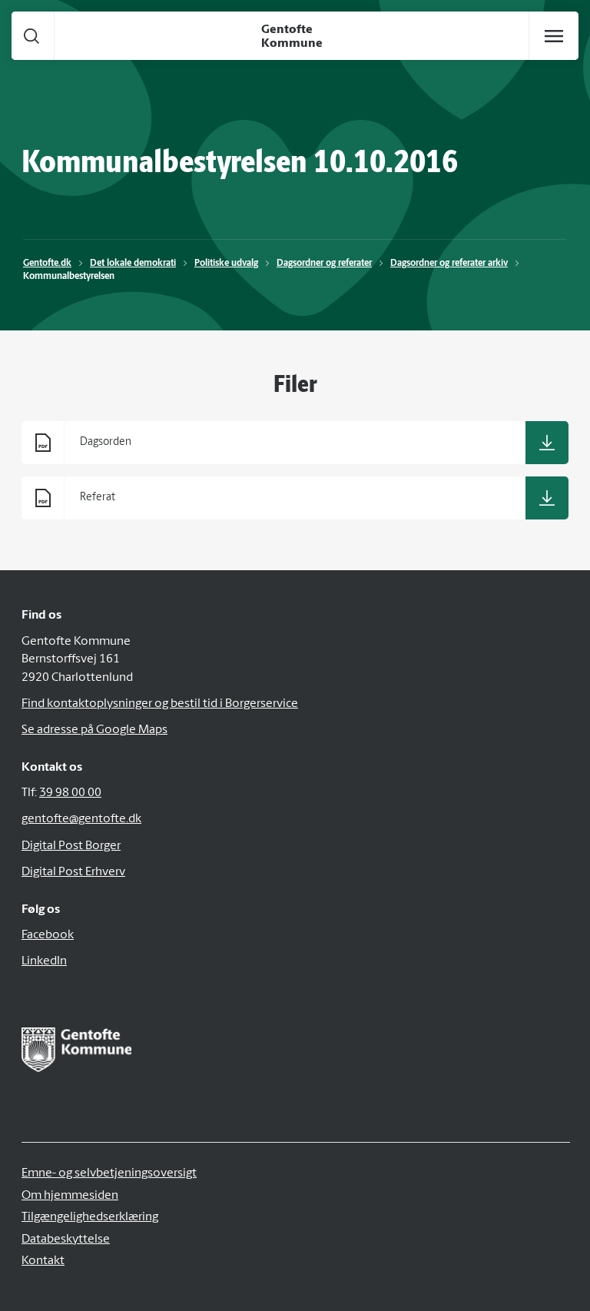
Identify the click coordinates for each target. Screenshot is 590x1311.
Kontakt (43, 1261)
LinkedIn (44, 961)
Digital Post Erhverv (73, 872)
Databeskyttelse (66, 1239)
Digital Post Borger (71, 846)
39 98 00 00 (70, 793)
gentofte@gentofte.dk (81, 819)
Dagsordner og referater (324, 263)
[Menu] (553, 36)
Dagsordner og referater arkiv (449, 263)
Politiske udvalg (226, 263)
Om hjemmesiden (70, 1196)
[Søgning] (31, 36)
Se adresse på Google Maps (94, 730)
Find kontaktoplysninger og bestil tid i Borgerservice (160, 704)
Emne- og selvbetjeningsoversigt (109, 1173)
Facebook (48, 935)
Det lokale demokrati (133, 263)
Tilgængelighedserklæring (90, 1217)
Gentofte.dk (47, 263)
